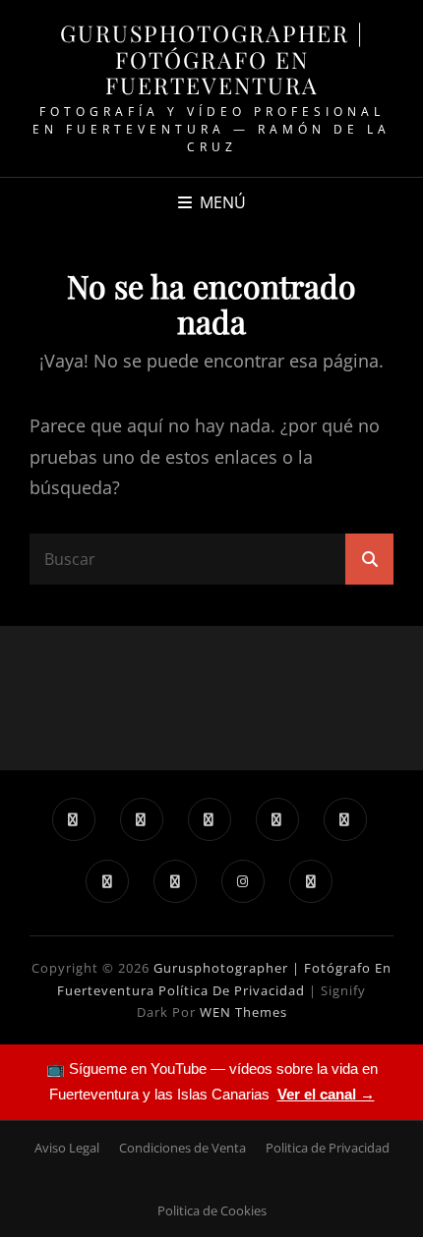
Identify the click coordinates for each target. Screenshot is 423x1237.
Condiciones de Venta (182, 1147)
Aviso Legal (66, 1147)
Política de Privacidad (231, 990)
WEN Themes (243, 1012)
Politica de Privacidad (328, 1147)
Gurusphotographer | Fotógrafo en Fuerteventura (212, 59)
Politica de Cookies (212, 1210)
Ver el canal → (326, 1094)
